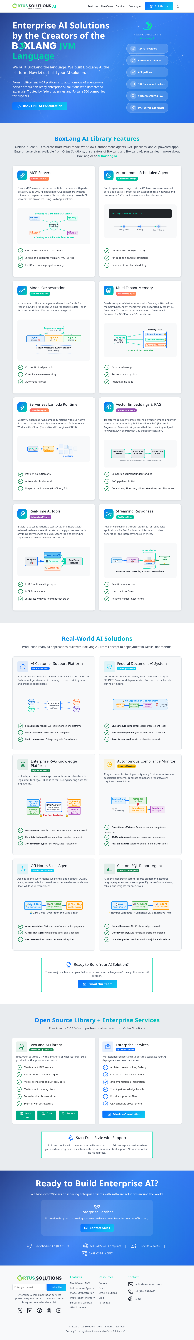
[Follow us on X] (20, 1311)
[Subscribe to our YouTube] (59, 1311)
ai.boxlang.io (147, 38)
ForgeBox (104, 1302)
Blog (101, 1297)
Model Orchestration (82, 1293)
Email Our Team (100, 984)
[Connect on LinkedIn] (30, 1311)
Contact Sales (99, 1228)
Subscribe (56, 1287)
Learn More (27, 1115)
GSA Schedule (78, 1307)
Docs (49, 1113)
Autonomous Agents (82, 1288)
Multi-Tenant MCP (80, 1283)
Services (120, 6)
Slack (138, 1298)
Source (70, 1113)
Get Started (161, 6)
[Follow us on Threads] (49, 1311)
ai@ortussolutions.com (148, 1284)
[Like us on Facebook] (39, 1311)
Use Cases (107, 6)
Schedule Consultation (126, 1114)
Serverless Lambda (81, 1302)
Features (93, 6)
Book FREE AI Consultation (42, 106)
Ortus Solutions (108, 1293)
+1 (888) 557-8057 (145, 1291)
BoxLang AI (135, 6)
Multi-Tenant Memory (82, 1297)
